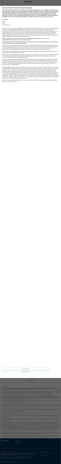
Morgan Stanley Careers (20, 442)
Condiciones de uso (44, 455)
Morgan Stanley (18, 440)
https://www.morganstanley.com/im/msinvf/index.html (39, 392)
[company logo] (28, 2)
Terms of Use (36, 62)
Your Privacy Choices (43, 453)
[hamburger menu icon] (2, 1)
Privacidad (42, 451)
